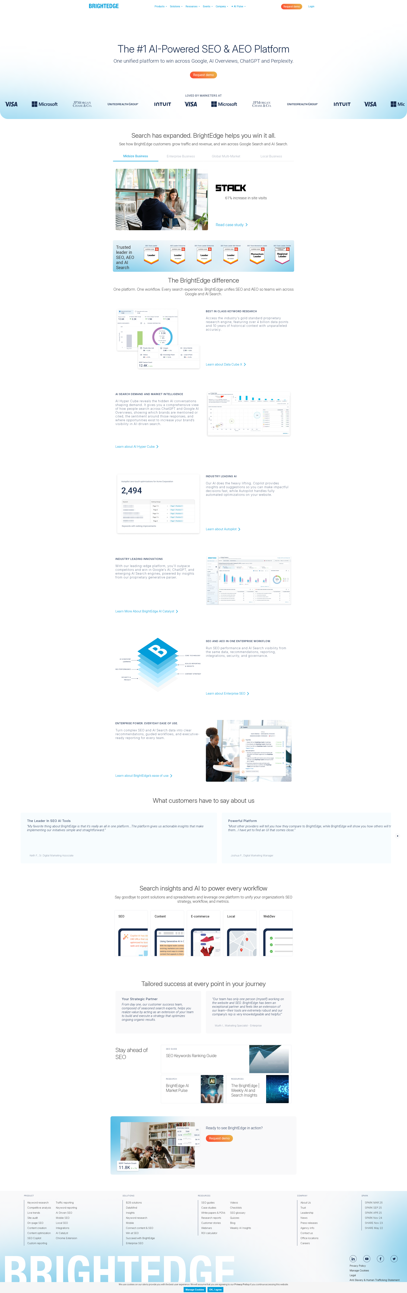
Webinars (206, 1228)
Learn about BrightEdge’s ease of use (142, 776)
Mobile (130, 1222)
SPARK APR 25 (373, 1212)
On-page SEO (35, 1222)
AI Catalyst (62, 1233)
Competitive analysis (39, 1207)
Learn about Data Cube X (224, 364)
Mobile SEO (62, 1217)
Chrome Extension (66, 1238)
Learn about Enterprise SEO (226, 693)
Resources (192, 6)
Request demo (291, 6)
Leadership (306, 1212)
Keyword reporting (66, 1207)
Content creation (37, 1228)
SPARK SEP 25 (373, 1207)
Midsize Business (135, 156)
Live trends (33, 1212)
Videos (234, 1202)
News (303, 1217)
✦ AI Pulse (237, 6)
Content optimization (39, 1233)
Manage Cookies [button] (195, 1289)
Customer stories (211, 1222)
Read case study (230, 224)
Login (311, 6)
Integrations (62, 1228)
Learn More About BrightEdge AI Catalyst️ (145, 611)
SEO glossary (237, 1212)
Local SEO (62, 1222)
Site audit (32, 1217)
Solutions (175, 6)
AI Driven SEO (64, 1212)
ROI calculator (209, 1233)
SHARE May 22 (374, 1228)
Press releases (309, 1222)
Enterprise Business (181, 156)
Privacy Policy (358, 1265)
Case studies (208, 1207)
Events (207, 6)
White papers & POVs (213, 1212)
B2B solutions (134, 1202)
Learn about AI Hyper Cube (135, 447)
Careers (305, 1243)
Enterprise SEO (134, 1243)
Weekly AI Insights (240, 1228)
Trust (303, 1207)
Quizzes (234, 1217)
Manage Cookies (359, 1270)
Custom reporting (37, 1243)
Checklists (236, 1207)
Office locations (309, 1238)
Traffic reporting (65, 1202)
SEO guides (208, 1202)
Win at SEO (132, 1233)
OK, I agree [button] (215, 1289)
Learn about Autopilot (221, 529)
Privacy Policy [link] (241, 1284)
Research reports (211, 1217)
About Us (305, 1202)
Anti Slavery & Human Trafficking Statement (375, 1280)
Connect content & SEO (139, 1228)
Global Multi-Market (226, 156)
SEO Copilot (34, 1238)
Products (160, 6)
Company (221, 6)
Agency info (307, 1228)
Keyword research (38, 1202)
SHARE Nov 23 (374, 1222)
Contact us (306, 1233)
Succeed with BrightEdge (140, 1238)
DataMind (131, 1207)
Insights (130, 1212)
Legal (353, 1275)
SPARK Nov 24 (373, 1217)
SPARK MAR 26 (374, 1202)
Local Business (271, 156)
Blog (232, 1222)
